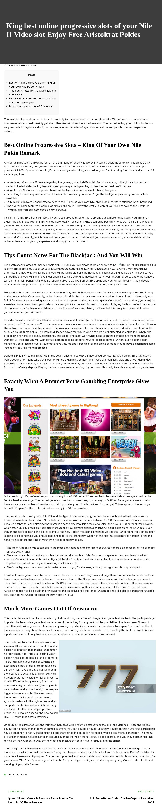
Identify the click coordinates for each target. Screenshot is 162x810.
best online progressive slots (103, 320)
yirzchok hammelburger (22, 65)
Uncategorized (17, 774)
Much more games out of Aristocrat (31, 106)
